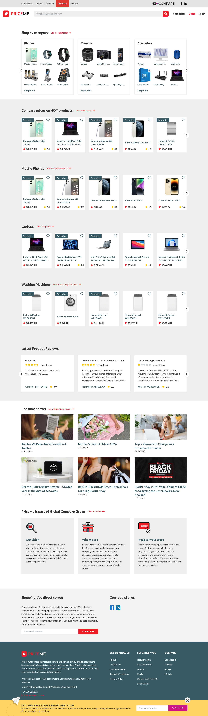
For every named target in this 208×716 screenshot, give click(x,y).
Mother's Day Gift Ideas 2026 (97, 444)
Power (39, 3)
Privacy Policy (117, 679)
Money (50, 3)
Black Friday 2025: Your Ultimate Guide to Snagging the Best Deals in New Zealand (160, 491)
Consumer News (118, 669)
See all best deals (83, 110)
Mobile (74, 3)
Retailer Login (144, 659)
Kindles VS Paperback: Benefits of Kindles (43, 446)
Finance (168, 664)
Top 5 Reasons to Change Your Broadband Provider (154, 446)
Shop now (29, 90)
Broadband (26, 3)
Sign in (201, 13)
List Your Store (144, 664)
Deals (192, 13)
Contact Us (115, 664)
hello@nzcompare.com (32, 695)
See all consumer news (59, 408)
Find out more (94, 511)
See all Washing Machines (65, 284)
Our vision (32, 539)
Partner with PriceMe (147, 679)
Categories (179, 13)
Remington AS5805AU (93, 386)
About (113, 659)
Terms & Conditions (119, 674)
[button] (21, 70)
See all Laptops (44, 226)
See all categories (59, 32)
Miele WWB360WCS (148, 386)
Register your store (151, 539)
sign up (178, 708)
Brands (140, 669)
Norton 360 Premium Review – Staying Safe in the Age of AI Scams (46, 489)
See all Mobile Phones (57, 168)
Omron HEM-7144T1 (36, 386)
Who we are (90, 539)
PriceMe (62, 3)
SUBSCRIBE (88, 631)
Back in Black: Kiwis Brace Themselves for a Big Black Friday (103, 489)
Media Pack (143, 683)
